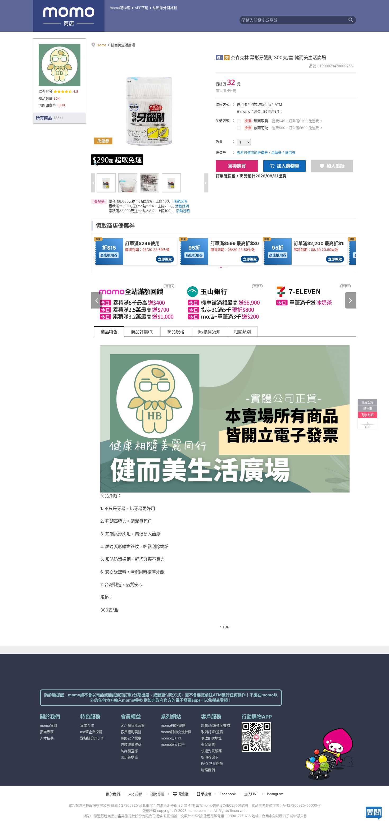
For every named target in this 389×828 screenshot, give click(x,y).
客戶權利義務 (131, 732)
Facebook (228, 794)
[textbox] (292, 20)
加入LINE (251, 794)
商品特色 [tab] (109, 331)
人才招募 (47, 738)
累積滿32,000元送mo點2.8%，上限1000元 (142, 211)
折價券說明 (209, 757)
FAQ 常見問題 (212, 763)
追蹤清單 (208, 744)
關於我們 (113, 794)
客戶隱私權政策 (133, 725)
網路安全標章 (131, 738)
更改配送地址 (211, 738)
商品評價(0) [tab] (142, 331)
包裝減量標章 (131, 744)
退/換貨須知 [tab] (209, 331)
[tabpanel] (225, 486)
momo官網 (48, 725)
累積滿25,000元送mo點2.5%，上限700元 (141, 206)
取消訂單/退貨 (212, 732)
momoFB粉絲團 (173, 725)
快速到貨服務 (211, 751)
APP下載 (141, 8)
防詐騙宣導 (129, 751)
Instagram (275, 794)
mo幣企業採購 (91, 732)
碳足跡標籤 (129, 757)
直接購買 (237, 166)
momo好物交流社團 (176, 732)
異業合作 (87, 725)
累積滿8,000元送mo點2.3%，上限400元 (140, 201)
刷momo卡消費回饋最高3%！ (260, 111)
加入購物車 (288, 166)
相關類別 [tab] (242, 331)
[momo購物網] (319, 746)
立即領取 (165, 259)
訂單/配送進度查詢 (215, 725)
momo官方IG (171, 738)
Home (101, 45)
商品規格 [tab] (175, 331)
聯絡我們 (208, 770)
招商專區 (47, 732)
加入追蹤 (336, 166)
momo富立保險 (173, 744)
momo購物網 (120, 8)
